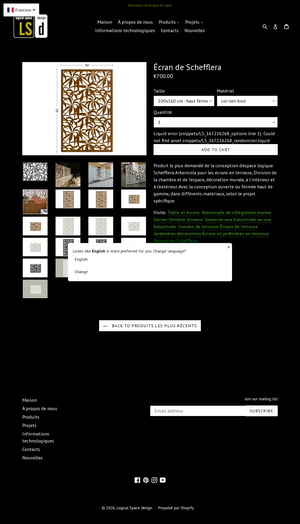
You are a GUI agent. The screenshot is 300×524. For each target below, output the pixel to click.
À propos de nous (135, 22)
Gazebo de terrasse (198, 226)
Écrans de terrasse (239, 226)
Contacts (170, 30)
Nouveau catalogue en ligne (150, 5)
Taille (159, 91)
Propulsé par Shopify (176, 507)
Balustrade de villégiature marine (236, 212)
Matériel (225, 91)
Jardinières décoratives (177, 233)
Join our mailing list (261, 399)
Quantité (163, 112)
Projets (195, 22)
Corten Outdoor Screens (178, 219)
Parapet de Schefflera (175, 241)
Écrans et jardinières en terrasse (235, 233)
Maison (104, 22)
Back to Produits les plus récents (153, 325)
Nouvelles (194, 30)
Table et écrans (184, 212)
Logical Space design (134, 507)
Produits (170, 22)
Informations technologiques (125, 30)
